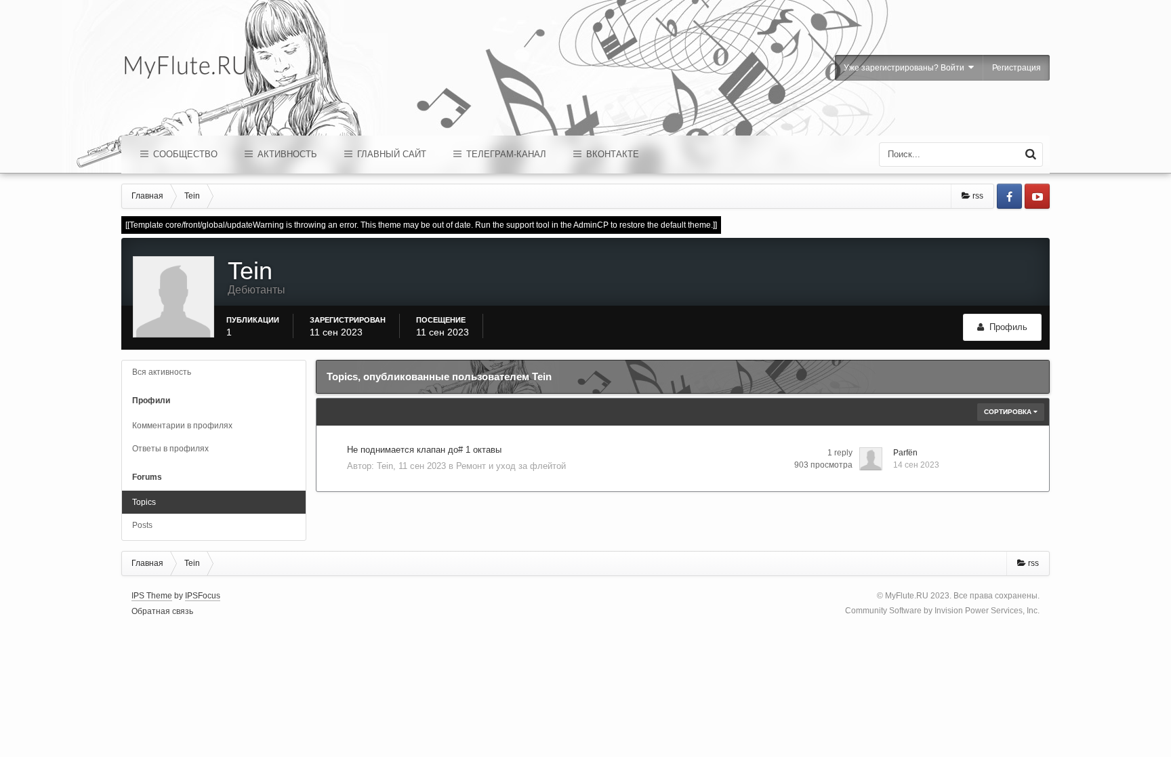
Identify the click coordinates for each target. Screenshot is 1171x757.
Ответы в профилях (170, 448)
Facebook (1009, 196)
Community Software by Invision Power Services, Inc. (942, 610)
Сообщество (184, 154)
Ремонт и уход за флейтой (511, 466)
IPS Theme (151, 595)
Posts (142, 525)
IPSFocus (202, 595)
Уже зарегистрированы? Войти (906, 68)
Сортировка (1008, 411)
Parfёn (905, 452)
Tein (385, 466)
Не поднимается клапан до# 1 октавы (424, 450)
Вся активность (161, 372)
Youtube (1037, 196)
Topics (144, 502)
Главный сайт (390, 154)
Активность (286, 154)
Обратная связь (162, 611)
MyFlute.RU (906, 595)
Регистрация (1016, 68)
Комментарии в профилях (182, 425)
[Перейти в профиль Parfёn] (870, 458)
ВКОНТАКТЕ (611, 154)
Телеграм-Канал (505, 154)
